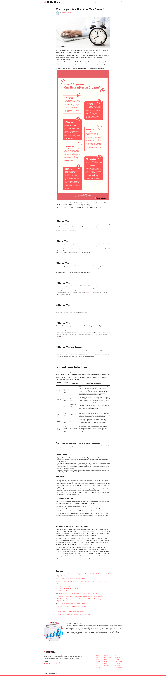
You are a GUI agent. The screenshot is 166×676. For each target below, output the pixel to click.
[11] (90, 312)
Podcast (106, 659)
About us (117, 655)
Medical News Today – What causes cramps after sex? (72, 609)
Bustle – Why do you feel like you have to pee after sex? (71, 603)
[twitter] (49, 663)
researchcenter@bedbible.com (74, 633)
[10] (87, 292)
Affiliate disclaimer (118, 665)
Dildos (97, 657)
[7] (108, 288)
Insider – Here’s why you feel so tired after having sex (71, 611)
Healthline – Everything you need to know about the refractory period (74, 590)
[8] (56, 290)
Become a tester (107, 661)
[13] (95, 354)
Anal (97, 663)
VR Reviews (106, 665)
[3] (56, 246)
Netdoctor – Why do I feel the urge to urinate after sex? (72, 606)
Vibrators (97, 655)
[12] (62, 336)
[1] (64, 226)
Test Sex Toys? (113, 2)
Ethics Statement (118, 667)
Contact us (117, 659)
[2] (75, 230)
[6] (89, 272)
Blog (95, 2)
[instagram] (54, 663)
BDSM (97, 665)
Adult (105, 667)
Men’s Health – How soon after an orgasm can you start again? (74, 614)
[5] (66, 252)
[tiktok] (59, 663)
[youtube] (44, 663)
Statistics (106, 655)
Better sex (98, 667)
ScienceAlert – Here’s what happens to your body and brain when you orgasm (77, 593)
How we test (117, 657)
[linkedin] (56, 663)
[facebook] (47, 663)
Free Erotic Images (108, 657)
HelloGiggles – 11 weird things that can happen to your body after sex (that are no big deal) (80, 596)
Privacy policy (117, 663)
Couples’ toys (98, 659)
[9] (93, 290)
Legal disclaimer (118, 661)
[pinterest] (52, 663)
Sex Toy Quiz (106, 663)
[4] (109, 248)
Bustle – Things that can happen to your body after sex (71, 578)
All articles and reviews (73, 638)
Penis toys (98, 661)
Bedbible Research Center (66, 12)
